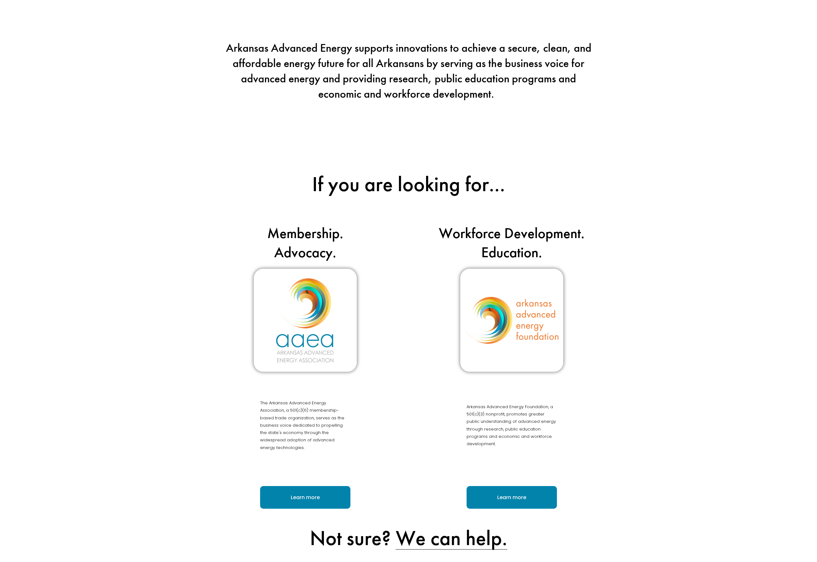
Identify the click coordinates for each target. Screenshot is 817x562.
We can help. (451, 538)
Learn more (305, 497)
